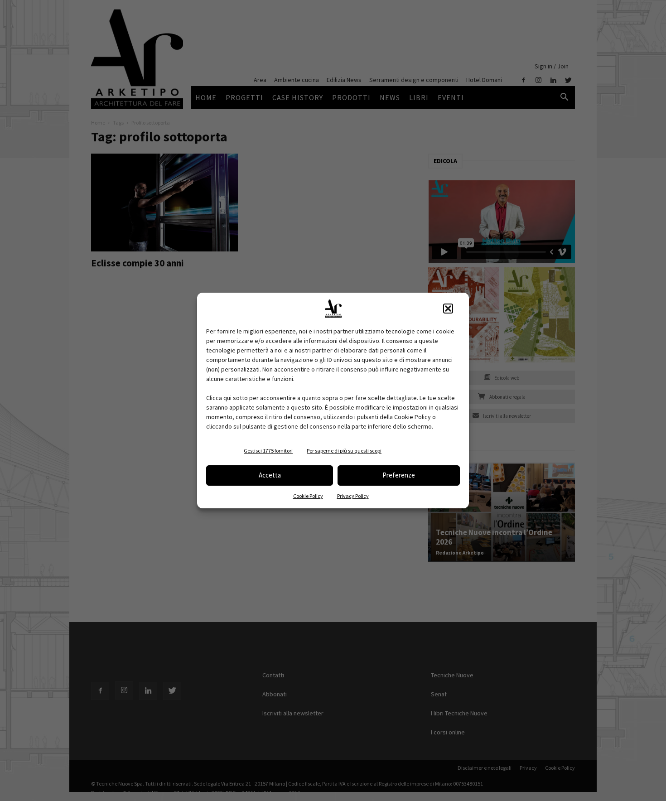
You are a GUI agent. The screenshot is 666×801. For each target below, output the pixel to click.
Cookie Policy (308, 495)
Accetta (270, 475)
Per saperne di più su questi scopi (344, 450)
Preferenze (398, 475)
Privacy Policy (353, 495)
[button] (448, 308)
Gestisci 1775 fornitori (268, 450)
